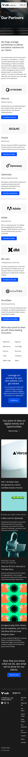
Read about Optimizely (10, 193)
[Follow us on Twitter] (8, 703)
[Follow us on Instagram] (5, 703)
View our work (14, 675)
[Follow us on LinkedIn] (2, 703)
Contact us (14, 400)
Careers (23, 736)
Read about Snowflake (10, 319)
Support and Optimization (8, 562)
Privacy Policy (5, 748)
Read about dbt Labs (9, 280)
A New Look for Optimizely (12, 518)
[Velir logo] (5, 5)
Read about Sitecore (9, 117)
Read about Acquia (9, 154)
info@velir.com (7, 698)
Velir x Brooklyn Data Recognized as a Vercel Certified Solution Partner (11, 485)
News (22, 739)
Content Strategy (21, 514)
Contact (23, 742)
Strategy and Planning (8, 514)
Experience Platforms (8, 560)
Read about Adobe (9, 238)
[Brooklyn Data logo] (12, 5)
